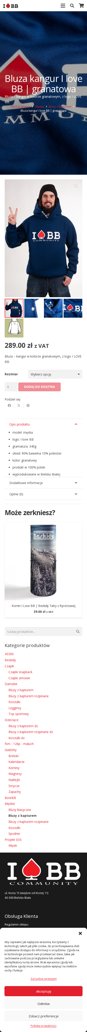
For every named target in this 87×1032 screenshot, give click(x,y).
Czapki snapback (20, 672)
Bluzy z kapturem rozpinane (28, 696)
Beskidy (10, 660)
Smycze (14, 786)
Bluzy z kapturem (60, 107)
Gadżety (11, 750)
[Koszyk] (81, 5)
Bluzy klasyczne (19, 810)
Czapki (9, 666)
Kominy (13, 768)
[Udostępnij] (9, 405)
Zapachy (14, 792)
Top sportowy (18, 714)
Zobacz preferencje (44, 1016)
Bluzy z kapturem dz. (23, 726)
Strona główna (20, 107)
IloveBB (10, 798)
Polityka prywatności (43, 1026)
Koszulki (14, 702)
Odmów (43, 1003)
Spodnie (14, 833)
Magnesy (15, 774)
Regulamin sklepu (16, 924)
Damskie (11, 684)
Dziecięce (12, 720)
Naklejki (14, 780)
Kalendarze (16, 762)
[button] (80, 933)
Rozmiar (11, 374)
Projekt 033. (13, 839)
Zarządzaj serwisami (44, 979)
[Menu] (63, 5)
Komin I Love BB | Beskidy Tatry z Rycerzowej (43, 606)
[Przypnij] (28, 405)
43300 (9, 654)
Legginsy (14, 708)
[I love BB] (10, 5)
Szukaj (78, 631)
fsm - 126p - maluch (19, 744)
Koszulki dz (16, 738)
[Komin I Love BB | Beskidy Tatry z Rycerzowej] (43, 525)
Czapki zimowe (19, 678)
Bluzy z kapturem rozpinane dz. (31, 732)
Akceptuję (43, 991)
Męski (12, 845)
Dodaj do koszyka (39, 387)
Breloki (13, 756)
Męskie (39, 107)
